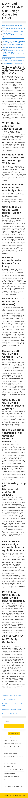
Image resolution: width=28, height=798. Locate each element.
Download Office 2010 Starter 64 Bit (13, 769)
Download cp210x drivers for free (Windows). (13, 42)
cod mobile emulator (9, 773)
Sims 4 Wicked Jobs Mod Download (11, 709)
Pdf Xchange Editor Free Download (11, 695)
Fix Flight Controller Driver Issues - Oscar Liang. (13, 41)
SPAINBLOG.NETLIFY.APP (19, 795)
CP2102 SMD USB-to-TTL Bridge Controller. (12, 63)
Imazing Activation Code (8, 699)
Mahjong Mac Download (10, 753)
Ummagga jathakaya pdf (10, 763)
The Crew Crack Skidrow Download (11, 713)
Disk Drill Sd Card (8, 766)
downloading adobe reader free (12, 743)
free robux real (8, 783)
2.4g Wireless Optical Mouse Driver (13, 786)
